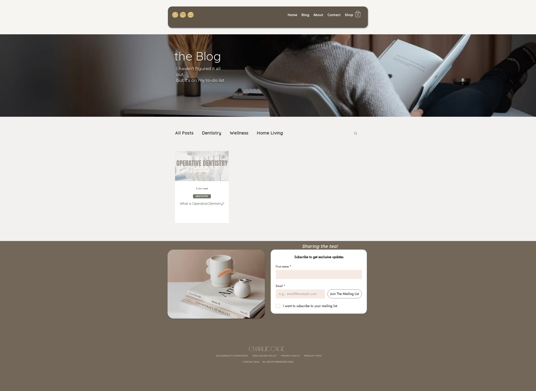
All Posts (184, 133)
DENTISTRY (202, 196)
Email (280, 286)
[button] (356, 133)
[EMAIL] (190, 15)
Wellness (239, 133)
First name (283, 266)
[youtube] (183, 15)
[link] (358, 14)
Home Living (270, 133)
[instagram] (175, 15)
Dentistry (211, 133)
